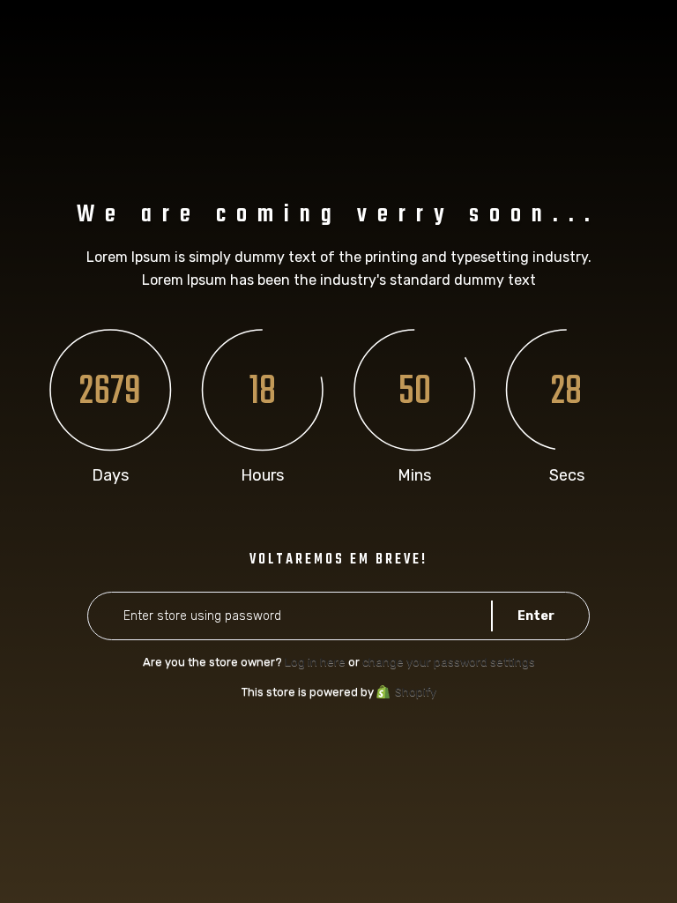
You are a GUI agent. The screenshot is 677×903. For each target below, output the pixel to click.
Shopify (415, 691)
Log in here (315, 661)
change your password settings (448, 661)
